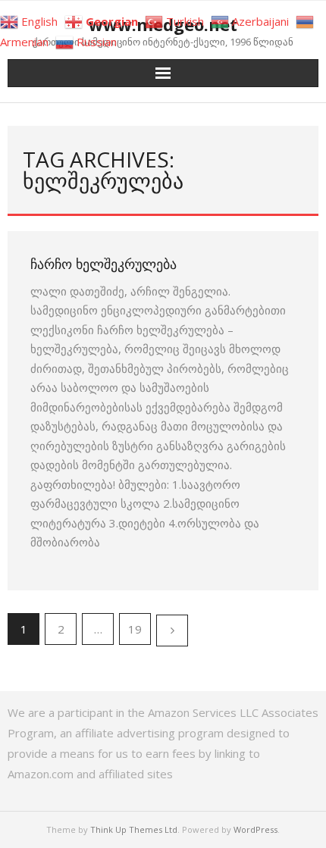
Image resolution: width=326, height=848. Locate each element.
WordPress (255, 829)
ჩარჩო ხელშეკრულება (103, 264)
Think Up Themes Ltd (133, 829)
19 (135, 629)
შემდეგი (172, 630)
